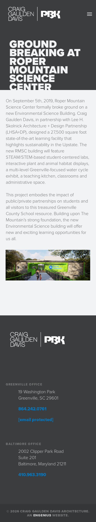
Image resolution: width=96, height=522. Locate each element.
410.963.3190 (32, 474)
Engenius (42, 515)
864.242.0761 (32, 409)
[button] (89, 14)
